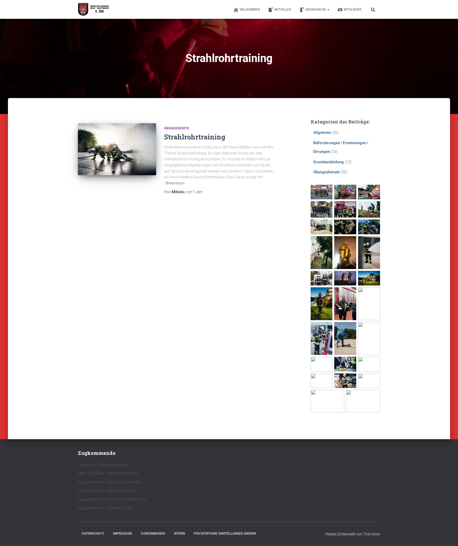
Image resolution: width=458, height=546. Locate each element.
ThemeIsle (371, 534)
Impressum (122, 533)
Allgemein (322, 132)
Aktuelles (282, 9)
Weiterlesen (174, 183)
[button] (328, 9)
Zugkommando (152, 533)
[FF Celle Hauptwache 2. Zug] (93, 9)
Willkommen (250, 9)
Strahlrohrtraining (194, 137)
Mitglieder (353, 9)
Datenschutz (93, 533)
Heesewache (316, 9)
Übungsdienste (176, 128)
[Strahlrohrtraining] (117, 149)
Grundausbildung (328, 162)
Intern (179, 533)
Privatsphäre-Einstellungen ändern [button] (225, 533)
